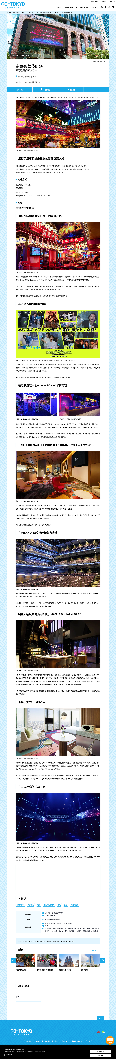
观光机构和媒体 (94, 2)
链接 (56, 1041)
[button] (69, 7)
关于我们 (89, 1041)
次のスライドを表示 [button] (102, 960)
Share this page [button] (109, 7)
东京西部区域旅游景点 (32, 82)
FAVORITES (113, 7)
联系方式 (65, 1041)
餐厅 (65, 905)
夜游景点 (31, 905)
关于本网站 (27, 1041)
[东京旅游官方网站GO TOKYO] (13, 5)
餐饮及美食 (74, 905)
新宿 (44, 82)
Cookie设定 (100, 1051)
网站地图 (47, 1041)
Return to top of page (100, 1018)
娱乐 (38, 905)
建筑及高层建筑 (49, 905)
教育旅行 (104, 2)
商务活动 (112, 2)
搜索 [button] (105, 7)
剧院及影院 (20, 905)
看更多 (94, 950)
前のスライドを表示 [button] (13, 960)
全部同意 (100, 1055)
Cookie (38, 1041)
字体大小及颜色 (77, 1041)
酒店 (59, 905)
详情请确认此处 (8, 1054)
